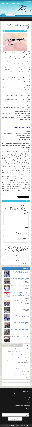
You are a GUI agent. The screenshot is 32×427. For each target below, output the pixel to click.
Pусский (2, 3)
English (18, 3)
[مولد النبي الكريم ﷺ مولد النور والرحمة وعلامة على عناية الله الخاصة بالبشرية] (7, 273)
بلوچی (7, 3)
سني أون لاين (11, 425)
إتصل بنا (28, 399)
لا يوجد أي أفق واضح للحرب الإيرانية (21, 322)
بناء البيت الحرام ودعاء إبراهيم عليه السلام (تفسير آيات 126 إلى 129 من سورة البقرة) (16, 361)
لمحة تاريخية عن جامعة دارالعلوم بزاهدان (22, 405)
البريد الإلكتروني (22, 233)
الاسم (26, 227)
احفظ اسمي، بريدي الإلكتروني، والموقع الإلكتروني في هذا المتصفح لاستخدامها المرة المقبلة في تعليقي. (16, 249)
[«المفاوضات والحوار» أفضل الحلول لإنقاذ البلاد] (7, 332)
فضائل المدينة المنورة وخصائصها (22, 377)
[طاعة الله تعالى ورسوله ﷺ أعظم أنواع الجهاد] (7, 339)
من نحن (28, 402)
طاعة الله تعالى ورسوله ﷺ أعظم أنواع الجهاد (19, 336)
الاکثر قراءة (26, 345)
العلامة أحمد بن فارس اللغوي (23, 357)
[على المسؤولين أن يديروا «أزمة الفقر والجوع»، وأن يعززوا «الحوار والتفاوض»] (7, 303)
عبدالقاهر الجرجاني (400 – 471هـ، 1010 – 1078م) (18, 351)
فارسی (13, 3)
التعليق (26, 213)
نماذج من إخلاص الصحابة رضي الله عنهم (20, 348)
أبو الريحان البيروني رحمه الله (22, 365)
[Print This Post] (4, 30)
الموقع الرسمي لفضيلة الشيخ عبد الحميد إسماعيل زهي (19, 393)
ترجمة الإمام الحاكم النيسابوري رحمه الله (20, 354)
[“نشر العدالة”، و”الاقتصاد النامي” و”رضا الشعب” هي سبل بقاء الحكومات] (7, 317)
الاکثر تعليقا (19, 345)
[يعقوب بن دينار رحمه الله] (15, 41)
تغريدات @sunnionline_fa (23, 384)
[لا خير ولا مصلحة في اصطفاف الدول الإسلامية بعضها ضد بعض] (7, 310)
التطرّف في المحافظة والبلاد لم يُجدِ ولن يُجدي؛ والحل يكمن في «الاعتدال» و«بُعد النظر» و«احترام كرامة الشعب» (19, 280)
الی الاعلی (26, 425)
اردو (10, 3)
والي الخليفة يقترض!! (24, 371)
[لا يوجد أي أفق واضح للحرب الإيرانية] (7, 325)
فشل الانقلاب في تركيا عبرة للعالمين (21, 374)
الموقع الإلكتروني (23, 238)
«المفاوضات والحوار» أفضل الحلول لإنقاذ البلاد (19, 329)
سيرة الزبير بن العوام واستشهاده (22, 368)
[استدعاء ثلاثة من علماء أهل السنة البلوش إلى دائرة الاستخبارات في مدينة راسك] (7, 288)
